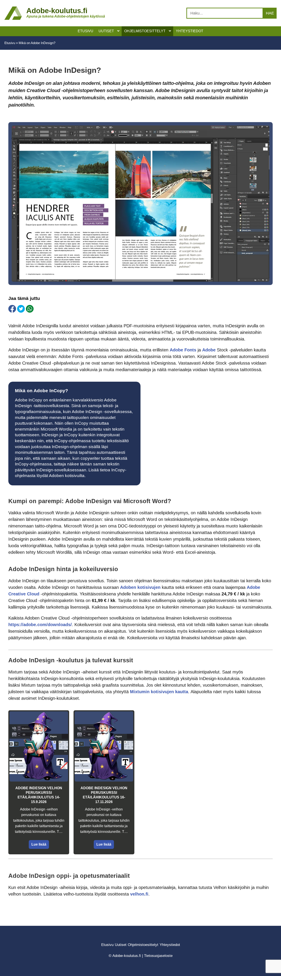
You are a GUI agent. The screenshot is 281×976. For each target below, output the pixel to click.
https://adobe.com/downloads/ (40, 624)
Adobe (209, 349)
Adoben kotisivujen (140, 587)
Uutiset (120, 945)
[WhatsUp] (30, 309)
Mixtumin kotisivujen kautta (159, 691)
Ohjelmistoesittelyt (143, 945)
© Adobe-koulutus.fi (125, 956)
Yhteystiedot (170, 945)
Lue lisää (38, 844)
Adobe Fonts (183, 349)
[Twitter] (21, 309)
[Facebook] (12, 309)
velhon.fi (139, 894)
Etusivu (9, 43)
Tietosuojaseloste (158, 956)
